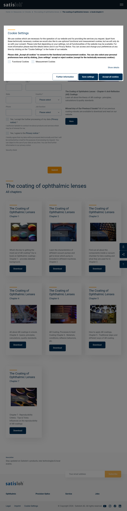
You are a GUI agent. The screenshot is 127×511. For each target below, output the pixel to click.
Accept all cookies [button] (110, 77)
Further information (65, 77)
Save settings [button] (88, 77)
